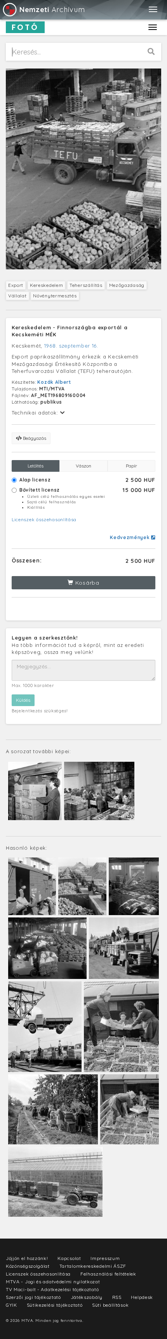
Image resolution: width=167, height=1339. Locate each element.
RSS (117, 1297)
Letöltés (35, 466)
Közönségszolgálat (28, 1266)
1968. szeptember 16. (71, 346)
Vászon (83, 466)
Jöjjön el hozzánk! (27, 1258)
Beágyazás (34, 438)
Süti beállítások (110, 1305)
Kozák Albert (54, 382)
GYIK (11, 1305)
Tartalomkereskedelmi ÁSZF (93, 1266)
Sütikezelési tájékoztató (55, 1305)
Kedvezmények (130, 537)
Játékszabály (87, 1297)
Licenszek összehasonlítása (44, 519)
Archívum (52, 9)
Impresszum (105, 1258)
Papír (131, 466)
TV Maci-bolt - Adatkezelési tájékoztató (52, 1289)
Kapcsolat (69, 1258)
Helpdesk (142, 1297)
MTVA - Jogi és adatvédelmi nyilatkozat (53, 1282)
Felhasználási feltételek (108, 1274)
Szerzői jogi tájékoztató (33, 1297)
